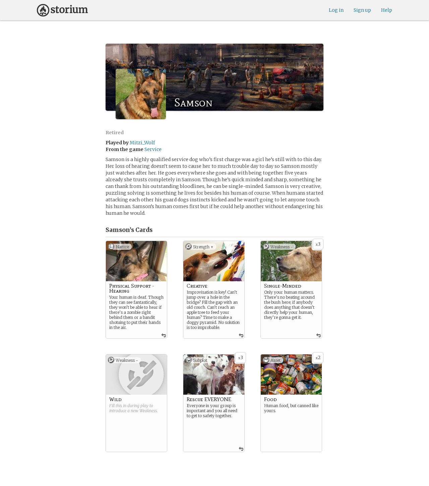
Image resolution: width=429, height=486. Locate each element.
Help (386, 10)
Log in (336, 10)
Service (153, 149)
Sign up (362, 10)
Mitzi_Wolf (142, 143)
